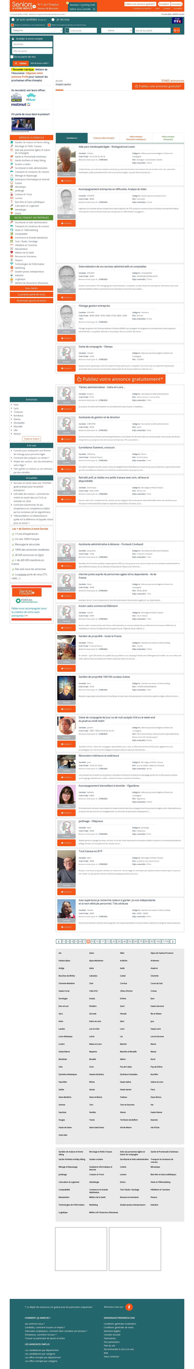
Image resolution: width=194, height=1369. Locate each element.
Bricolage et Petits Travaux (100, 1151)
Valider (23, 63)
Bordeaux (18, 415)
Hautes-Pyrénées (96, 1074)
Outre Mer (63, 1135)
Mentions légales (112, 1331)
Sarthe (61, 1089)
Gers (61, 1013)
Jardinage (63, 1174)
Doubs (92, 998)
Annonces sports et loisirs (31, 300)
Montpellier (19, 422)
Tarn (91, 1104)
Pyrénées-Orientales (128, 1074)
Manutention (64, 1197)
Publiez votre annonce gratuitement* (122, 379)
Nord (153, 1059)
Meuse (153, 1051)
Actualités (178, 8)
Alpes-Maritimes (96, 960)
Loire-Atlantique (65, 1036)
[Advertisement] (120, 56)
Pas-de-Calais (126, 1067)
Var (152, 1104)
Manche (123, 1044)
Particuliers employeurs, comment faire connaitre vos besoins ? (56, 1331)
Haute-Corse (64, 991)
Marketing (93, 1205)
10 (97, 941)
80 (146, 941)
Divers (122, 1182)
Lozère (62, 1044)
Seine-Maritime (65, 1097)
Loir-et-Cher (94, 1029)
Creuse (154, 991)
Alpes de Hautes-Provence (162, 953)
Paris (153, 1089)
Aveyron (154, 968)
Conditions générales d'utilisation (120, 1323)
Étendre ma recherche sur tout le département (30, 25)
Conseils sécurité (112, 1334)
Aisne (91, 953)
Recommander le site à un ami (119, 1349)
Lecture (123, 1174)
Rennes (17, 433)
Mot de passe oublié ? (40, 63)
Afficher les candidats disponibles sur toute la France (68, 25)
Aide (158, 8)
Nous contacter (111, 1356)
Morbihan (63, 1059)
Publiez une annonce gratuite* (140, 4)
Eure (152, 998)
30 (119, 941)
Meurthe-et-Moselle (128, 1051)
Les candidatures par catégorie (40, 1353)
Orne (91, 1067)
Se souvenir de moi (25, 56)
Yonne (92, 1120)
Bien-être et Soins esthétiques (163, 1174)
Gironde (92, 1013)
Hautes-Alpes (64, 960)
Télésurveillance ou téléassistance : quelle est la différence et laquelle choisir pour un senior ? (33, 519)
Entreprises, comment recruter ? (40, 1334)
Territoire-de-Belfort (129, 1120)
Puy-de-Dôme (156, 1067)
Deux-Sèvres (156, 1097)
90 (152, 941)
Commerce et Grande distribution (98, 1191)
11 (102, 941)
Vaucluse (62, 1112)
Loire (122, 1029)
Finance (154, 1197)
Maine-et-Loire (95, 1044)
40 (124, 941)
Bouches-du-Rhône (67, 975)
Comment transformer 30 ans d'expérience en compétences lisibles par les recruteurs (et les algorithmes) (32, 508)
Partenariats (110, 1338)
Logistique (63, 1212)
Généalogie (94, 1182)
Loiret (91, 1036)
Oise (61, 1067)
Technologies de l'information (71, 1205)
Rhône (92, 1082)
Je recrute (63, 19)
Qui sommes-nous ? (35, 1323)
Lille (15, 430)
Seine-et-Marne (95, 1097)
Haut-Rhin (63, 1082)
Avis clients (31, 288)
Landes (62, 1029)
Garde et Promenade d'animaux (164, 1151)
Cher (91, 983)
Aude (122, 968)
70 (141, 941)
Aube (91, 968)
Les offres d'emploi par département (43, 1357)
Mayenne (93, 1051)
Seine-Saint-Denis (96, 1127)
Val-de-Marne (126, 1127)
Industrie (154, 1205)
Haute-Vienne (156, 1112)
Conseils (167, 8)
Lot (121, 1036)
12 (108, 941)
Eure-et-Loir (64, 1006)
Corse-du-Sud (156, 983)
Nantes (17, 419)
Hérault (123, 1013)
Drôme (123, 998)
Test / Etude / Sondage (129, 1189)
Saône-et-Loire (157, 1082)
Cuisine (123, 1167)
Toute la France (31, 438)
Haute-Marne (64, 1051)
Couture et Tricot (96, 1174)
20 (113, 941)
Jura (152, 1021)
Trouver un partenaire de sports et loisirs (45, 1338)
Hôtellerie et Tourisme (160, 1189)
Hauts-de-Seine (65, 1127)
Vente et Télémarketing (160, 1182)
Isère (122, 1021)
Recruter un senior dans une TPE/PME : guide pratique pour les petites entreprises (33, 487)
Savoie (92, 1089)
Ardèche (123, 960)
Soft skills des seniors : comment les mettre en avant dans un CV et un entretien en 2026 (31, 497)
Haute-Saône (125, 1082)
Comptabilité (64, 1189)
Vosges (62, 1120)
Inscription (164, 4)
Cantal (122, 975)
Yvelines (123, 1097)
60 (135, 941)
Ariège (61, 968)
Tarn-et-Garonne (127, 1104)
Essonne (154, 1120)
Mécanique (155, 1167)
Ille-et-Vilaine (156, 1013)
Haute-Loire (156, 1029)
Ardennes (155, 960)
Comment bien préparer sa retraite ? (31, 457)
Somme (62, 1104)
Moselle (92, 1059)
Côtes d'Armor (126, 991)
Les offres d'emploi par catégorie (41, 1361)
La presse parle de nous (31, 294)
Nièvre (123, 1059)
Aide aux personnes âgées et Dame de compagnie (132, 1153)
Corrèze (123, 983)
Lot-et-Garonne (157, 1036)
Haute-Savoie (125, 1089)
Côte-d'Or (93, 991)
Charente (155, 975)
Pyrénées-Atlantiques (68, 1074)
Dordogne (63, 998)
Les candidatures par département (42, 1350)
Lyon (16, 408)
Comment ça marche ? (142, 8)
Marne (153, 1044)
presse (22, 574)
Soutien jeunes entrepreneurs (132, 1205)
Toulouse (18, 411)
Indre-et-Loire (95, 1021)
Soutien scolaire (96, 1159)
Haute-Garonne (157, 1006)
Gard (122, 1006)
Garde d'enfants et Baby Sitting (72, 1159)
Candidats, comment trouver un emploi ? (45, 1327)
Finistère (93, 1006)
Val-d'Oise (155, 1127)
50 (130, 941)
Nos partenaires (112, 1341)
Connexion (176, 4)
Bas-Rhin (154, 1074)
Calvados (93, 975)
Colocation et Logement (69, 1182)
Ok (178, 30)
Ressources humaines (129, 1197)
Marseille (18, 426)
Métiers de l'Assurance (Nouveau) (103, 1212)
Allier (122, 953)
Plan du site (109, 1345)
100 (158, 941)
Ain (60, 953)
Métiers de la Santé (97, 1197)
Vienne (123, 1112)
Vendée (92, 1112)
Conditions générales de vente (119, 1327)
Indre (61, 1021)
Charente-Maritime (67, 983)
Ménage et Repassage (68, 1167)
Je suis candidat (32, 19)
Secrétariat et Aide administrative (134, 1159)
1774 (165, 941)
